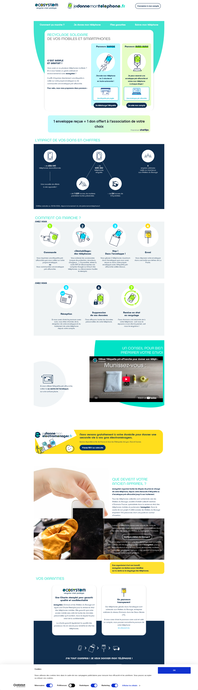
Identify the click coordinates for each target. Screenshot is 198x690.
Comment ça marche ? (52, 24)
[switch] (72, 685)
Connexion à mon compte (148, 6)
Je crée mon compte (136, 105)
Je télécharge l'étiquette (105, 105)
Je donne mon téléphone (87, 24)
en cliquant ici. (124, 627)
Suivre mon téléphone (146, 24)
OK (174, 670)
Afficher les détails (129, 685)
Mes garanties (118, 24)
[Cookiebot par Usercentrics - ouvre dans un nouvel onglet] (19, 685)
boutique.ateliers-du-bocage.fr (137, 537)
